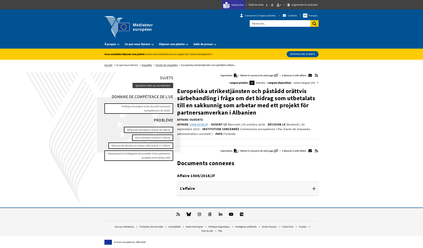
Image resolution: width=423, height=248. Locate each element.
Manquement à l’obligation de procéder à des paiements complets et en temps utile (139, 155)
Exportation (227, 75)
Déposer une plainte (172, 44)
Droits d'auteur (269, 226)
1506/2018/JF (198, 124)
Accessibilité (175, 226)
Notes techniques (195, 226)
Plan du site (207, 230)
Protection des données (152, 226)
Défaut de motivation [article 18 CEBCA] (148, 129)
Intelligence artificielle (246, 226)
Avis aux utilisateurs (125, 226)
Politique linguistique (219, 226)
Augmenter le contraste (304, 4)
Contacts (292, 15)
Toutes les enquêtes (166, 65)
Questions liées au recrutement (152, 85)
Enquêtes (147, 65)
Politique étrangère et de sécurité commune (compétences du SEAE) (146, 108)
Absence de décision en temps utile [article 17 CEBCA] (140, 145)
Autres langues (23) (305, 82)
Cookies (303, 226)
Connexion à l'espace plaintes (260, 15)
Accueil (108, 65)
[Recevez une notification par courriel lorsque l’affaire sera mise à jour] (310, 75)
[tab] (247, 189)
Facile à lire (237, 4)
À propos (110, 44)
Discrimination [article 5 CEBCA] (152, 137)
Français (310, 15)
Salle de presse (203, 44)
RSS (220, 230)
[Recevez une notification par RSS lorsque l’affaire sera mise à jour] (316, 75)
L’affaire (187, 188)
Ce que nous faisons (137, 44)
